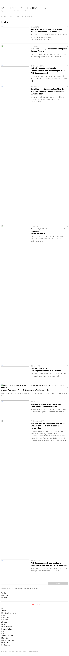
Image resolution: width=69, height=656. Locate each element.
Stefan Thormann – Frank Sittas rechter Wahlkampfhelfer (25, 389)
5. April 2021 (35, 46)
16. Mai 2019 (35, 87)
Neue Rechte (6, 617)
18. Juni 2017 (35, 402)
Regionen (4, 620)
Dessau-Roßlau (6, 629)
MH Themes (35, 651)
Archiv (3, 611)
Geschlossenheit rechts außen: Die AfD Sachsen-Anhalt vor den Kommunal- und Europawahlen (47, 91)
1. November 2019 (37, 66)
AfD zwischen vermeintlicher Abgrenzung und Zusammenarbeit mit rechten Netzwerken (48, 425)
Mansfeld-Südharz (7, 640)
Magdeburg (5, 638)
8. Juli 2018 (35, 226)
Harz (3, 633)
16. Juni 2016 (35, 561)
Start (4, 17)
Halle (3, 631)
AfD (2, 608)
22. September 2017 (59, 385)
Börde (3, 624)
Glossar (15, 17)
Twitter (3, 593)
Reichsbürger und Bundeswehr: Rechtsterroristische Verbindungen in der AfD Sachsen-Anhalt (48, 70)
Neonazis (4, 615)
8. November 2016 (37, 421)
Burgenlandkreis (6, 627)
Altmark (4, 622)
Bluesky (4, 597)
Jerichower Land (7, 636)
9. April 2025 (35, 27)
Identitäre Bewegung (8, 613)
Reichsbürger (6, 645)
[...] (51, 39)
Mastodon (4, 595)
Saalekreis (4, 643)
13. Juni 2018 (35, 366)
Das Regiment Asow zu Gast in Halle (46, 370)
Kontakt (27, 17)
